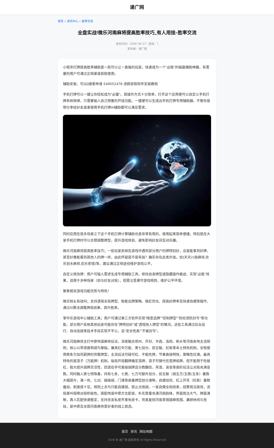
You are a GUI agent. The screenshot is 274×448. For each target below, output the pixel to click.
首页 (60, 21)
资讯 (134, 431)
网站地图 (146, 431)
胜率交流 (87, 21)
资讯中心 (72, 21)
